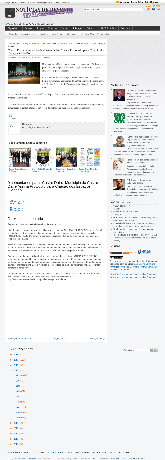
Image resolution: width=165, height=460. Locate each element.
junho (18, 391)
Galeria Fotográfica (26, 2)
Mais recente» (16, 210)
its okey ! (127, 206)
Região (40, 28)
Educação (77, 28)
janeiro (18, 417)
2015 (16, 370)
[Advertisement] (122, 18)
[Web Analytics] (129, 253)
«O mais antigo (17, 201)
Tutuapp (117, 215)
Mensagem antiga (97, 338)
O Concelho (12, 34)
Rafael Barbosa (138, 459)
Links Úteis (44, 34)
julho (18, 385)
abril (17, 401)
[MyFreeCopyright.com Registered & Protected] (132, 274)
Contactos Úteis (28, 34)
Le (127, 229)
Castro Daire (19, 43)
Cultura (90, 28)
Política (64, 28)
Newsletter (57, 34)
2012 (16, 433)
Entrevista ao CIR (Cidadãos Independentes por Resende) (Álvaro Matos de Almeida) (139, 117)
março (18, 406)
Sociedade (125, 28)
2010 (16, 444)
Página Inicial (11, 2)
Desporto (52, 28)
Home (10, 43)
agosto (18, 380)
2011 (16, 438)
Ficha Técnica (71, 34)
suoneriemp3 (134, 229)
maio (18, 396)
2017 (16, 359)
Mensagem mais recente (19, 338)
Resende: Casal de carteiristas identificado (34, 24)
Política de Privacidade (53, 452)
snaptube (117, 209)
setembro (19, 375)
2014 (16, 422)
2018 (16, 354)
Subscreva (124, 2)
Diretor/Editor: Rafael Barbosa (145, 2)
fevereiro (19, 412)
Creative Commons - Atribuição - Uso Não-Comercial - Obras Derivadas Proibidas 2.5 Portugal (133, 267)
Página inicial (59, 338)
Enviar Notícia (90, 452)
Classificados (54, 2)
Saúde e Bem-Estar (107, 28)
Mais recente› (16, 208)
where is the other (131, 212)
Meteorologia (41, 2)
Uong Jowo (115, 459)
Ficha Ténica (13, 452)
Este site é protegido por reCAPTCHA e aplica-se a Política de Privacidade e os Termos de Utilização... (135, 238)
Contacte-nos (87, 34)
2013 (16, 428)
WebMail (65, 2)
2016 (16, 364)
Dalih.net (94, 459)
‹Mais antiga (16, 203)
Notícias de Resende (27, 459)
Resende (28, 28)
